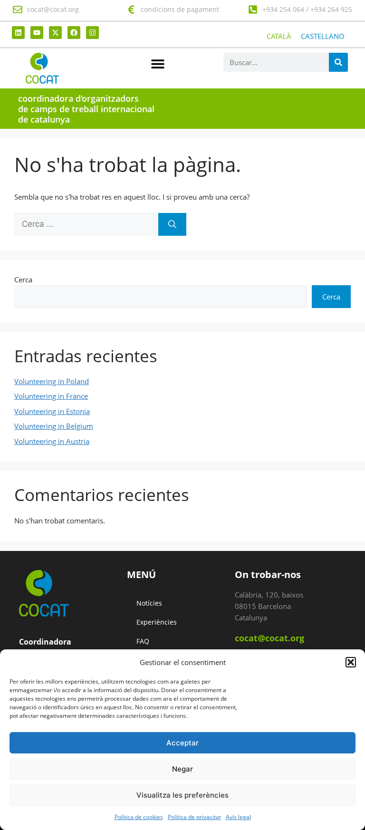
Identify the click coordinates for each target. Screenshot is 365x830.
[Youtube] (36, 32)
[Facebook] (73, 32)
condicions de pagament (180, 9)
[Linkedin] (18, 32)
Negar (182, 768)
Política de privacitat (194, 817)
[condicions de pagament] (131, 9)
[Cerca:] (86, 224)
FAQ (142, 641)
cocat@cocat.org (53, 9)
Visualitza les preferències (182, 795)
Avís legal (238, 817)
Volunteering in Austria (51, 441)
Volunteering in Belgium (53, 426)
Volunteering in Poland (51, 381)
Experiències (156, 622)
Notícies (149, 603)
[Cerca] (172, 224)
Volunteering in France (51, 396)
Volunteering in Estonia (52, 411)
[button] (350, 662)
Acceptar (182, 742)
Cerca (23, 279)
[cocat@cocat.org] (17, 9)
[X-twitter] (55, 32)
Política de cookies (139, 817)
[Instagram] (92, 32)
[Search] (338, 62)
